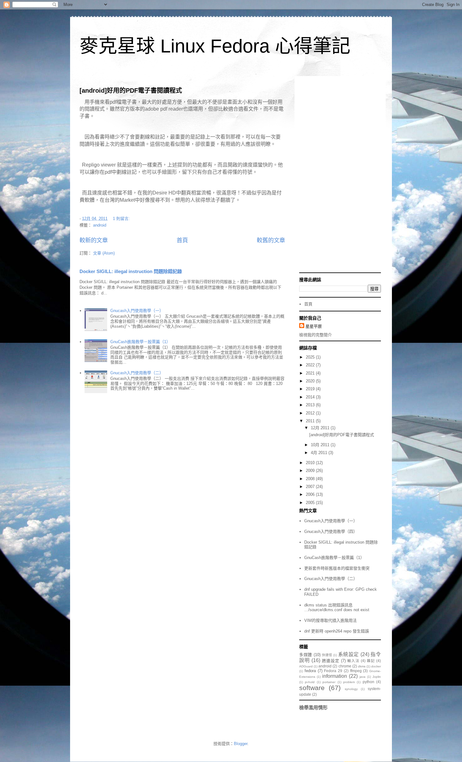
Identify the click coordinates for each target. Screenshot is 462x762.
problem (349, 682)
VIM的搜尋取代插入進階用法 (330, 620)
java (363, 676)
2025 (311, 357)
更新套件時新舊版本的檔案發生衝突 (337, 568)
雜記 (371, 661)
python (368, 682)
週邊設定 (330, 660)
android (99, 225)
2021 (311, 373)
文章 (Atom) (104, 253)
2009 (311, 470)
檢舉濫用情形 (313, 707)
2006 (311, 494)
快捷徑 (327, 655)
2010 (311, 462)
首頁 (182, 240)
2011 (311, 421)
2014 (311, 397)
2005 (311, 502)
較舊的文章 (271, 240)
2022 (311, 365)
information (334, 676)
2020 (311, 381)
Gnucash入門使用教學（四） (330, 531)
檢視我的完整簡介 (315, 334)
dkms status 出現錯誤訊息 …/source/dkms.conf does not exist (336, 607)
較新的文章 (94, 240)
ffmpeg (356, 671)
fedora (310, 670)
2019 (311, 388)
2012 (311, 413)
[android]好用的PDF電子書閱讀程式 (131, 90)
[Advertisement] (340, 175)
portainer (328, 682)
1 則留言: (122, 218)
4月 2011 (319, 452)
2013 (311, 405)
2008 (311, 478)
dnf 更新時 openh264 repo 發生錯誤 (336, 631)
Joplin (376, 676)
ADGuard (306, 666)
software (312, 687)
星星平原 (313, 326)
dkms (362, 666)
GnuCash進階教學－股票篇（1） (140, 341)
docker (376, 666)
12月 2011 (321, 427)
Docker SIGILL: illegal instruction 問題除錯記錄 (131, 271)
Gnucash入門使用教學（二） (136, 372)
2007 (311, 486)
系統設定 (348, 654)
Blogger (240, 743)
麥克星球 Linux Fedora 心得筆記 (215, 46)
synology (351, 689)
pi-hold (310, 682)
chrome (344, 666)
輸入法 (353, 661)
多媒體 (305, 654)
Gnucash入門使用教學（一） (136, 310)
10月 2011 (321, 444)
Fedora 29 (333, 671)
